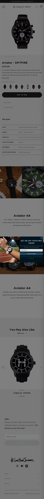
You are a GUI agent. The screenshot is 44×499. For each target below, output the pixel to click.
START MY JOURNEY (31, 253)
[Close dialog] (41, 238)
